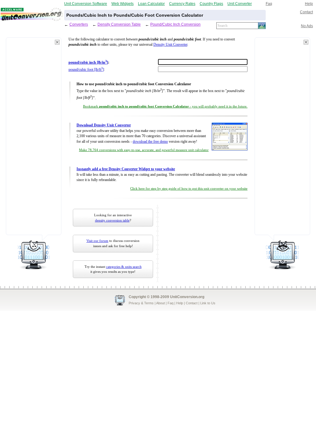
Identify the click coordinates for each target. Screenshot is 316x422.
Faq (269, 4)
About (160, 303)
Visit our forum (97, 241)
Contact (306, 12)
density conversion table (112, 220)
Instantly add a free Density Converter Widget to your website (126, 169)
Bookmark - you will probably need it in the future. (165, 106)
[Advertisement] (33, 139)
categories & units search (124, 266)
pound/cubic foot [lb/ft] (86, 70)
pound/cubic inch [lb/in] (88, 63)
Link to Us (207, 303)
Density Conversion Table (119, 24)
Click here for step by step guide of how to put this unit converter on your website (188, 188)
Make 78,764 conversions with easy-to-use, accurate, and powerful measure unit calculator (144, 150)
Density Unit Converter (170, 45)
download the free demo (150, 142)
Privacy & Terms (141, 303)
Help (309, 4)
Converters (78, 24)
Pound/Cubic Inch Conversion (175, 24)
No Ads (307, 26)
